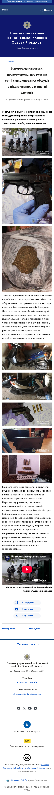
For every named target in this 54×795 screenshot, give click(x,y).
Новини (10, 61)
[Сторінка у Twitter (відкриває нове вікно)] (24, 708)
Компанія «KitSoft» (19, 781)
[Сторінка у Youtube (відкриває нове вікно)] (30, 708)
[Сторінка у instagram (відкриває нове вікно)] (35, 708)
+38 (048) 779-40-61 (27, 682)
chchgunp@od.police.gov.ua (27, 694)
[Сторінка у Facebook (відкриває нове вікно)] (18, 708)
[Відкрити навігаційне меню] (12, 9)
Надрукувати (28, 603)
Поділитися (27, 609)
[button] (27, 644)
